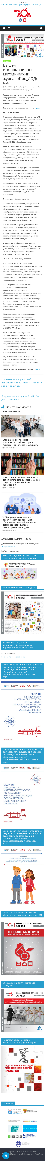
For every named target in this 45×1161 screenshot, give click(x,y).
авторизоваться (8, 546)
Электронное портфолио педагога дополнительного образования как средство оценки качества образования (21, 481)
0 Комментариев (31, 87)
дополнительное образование (14, 90)
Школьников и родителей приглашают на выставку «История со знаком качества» (21, 382)
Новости (7, 61)
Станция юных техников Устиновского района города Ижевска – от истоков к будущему (20, 442)
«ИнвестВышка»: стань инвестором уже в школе (20, 5)
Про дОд (19, 87)
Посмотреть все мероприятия (13, 657)
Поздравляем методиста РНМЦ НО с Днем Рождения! (20, 398)
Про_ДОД (29, 90)
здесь (37, 108)
